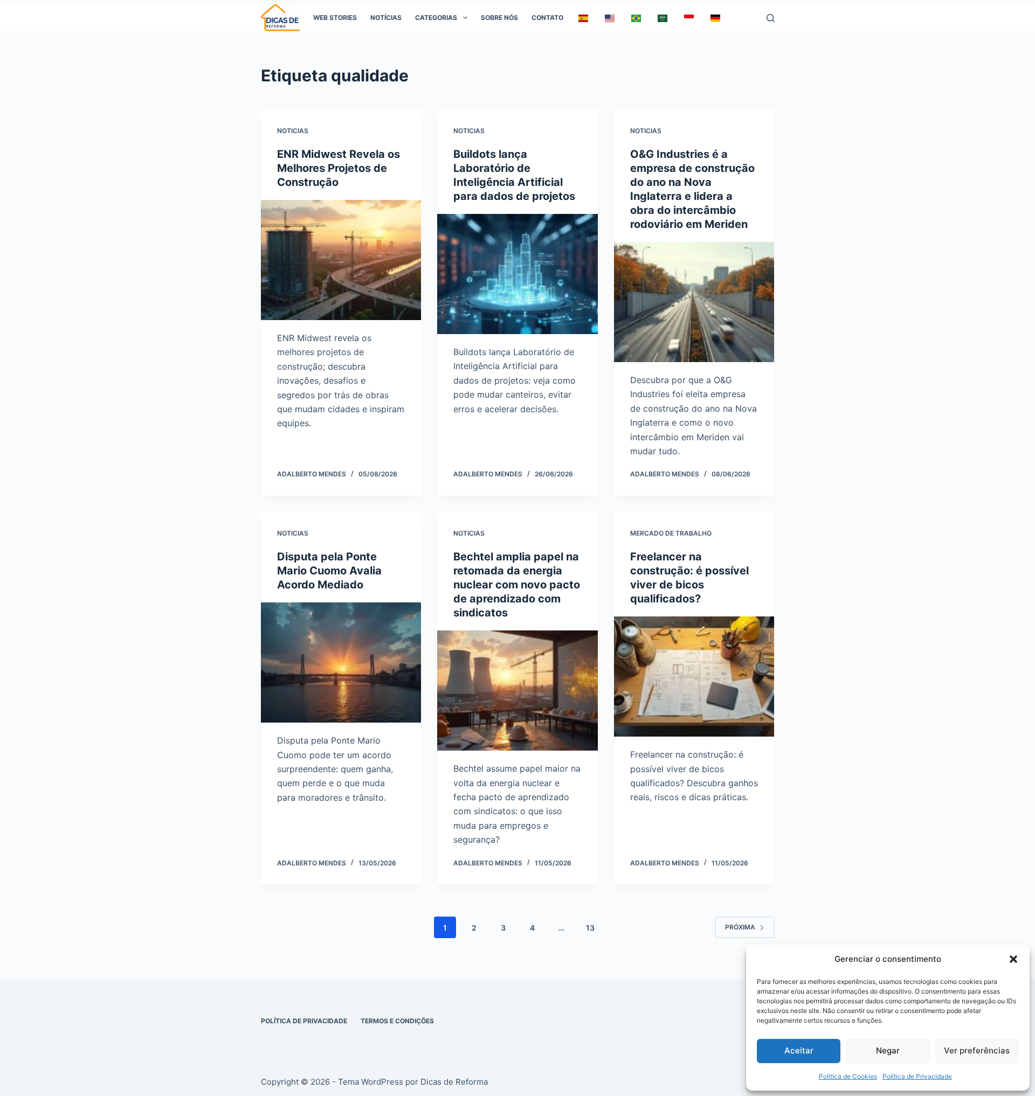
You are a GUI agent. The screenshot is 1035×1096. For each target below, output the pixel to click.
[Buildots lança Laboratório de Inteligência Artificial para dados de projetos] (517, 274)
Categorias (436, 17)
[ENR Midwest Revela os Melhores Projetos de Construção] (341, 260)
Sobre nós (499, 17)
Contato (547, 17)
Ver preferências (977, 1050)
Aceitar (798, 1050)
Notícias (386, 17)
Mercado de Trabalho (671, 533)
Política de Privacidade (917, 1076)
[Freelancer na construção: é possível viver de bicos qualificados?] (694, 676)
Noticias (292, 131)
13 (590, 927)
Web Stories (335, 17)
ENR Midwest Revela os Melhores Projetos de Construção (338, 168)
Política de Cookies (848, 1076)
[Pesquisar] (771, 18)
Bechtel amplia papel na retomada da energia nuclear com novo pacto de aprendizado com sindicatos (516, 584)
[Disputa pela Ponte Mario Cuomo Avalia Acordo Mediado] (341, 662)
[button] (1013, 959)
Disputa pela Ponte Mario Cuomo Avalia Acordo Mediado (329, 570)
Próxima (740, 927)
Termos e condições (397, 1021)
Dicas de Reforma (454, 1082)
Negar (888, 1050)
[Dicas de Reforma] (281, 17)
